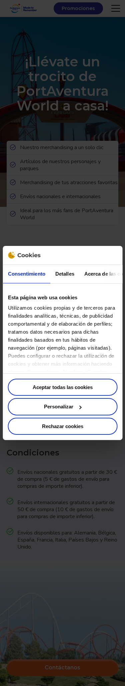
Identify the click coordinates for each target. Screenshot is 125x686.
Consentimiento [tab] (26, 273)
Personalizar (58, 406)
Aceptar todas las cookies (63, 387)
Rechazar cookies (62, 426)
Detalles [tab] (64, 273)
